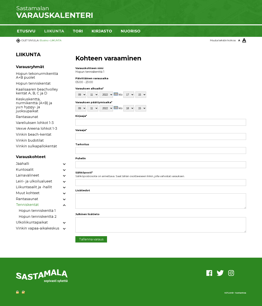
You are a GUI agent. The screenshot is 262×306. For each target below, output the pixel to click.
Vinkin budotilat (30, 140)
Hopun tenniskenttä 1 (37, 211)
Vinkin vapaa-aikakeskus (37, 228)
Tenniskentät (27, 205)
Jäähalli (22, 164)
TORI (78, 31)
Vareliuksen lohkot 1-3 (35, 123)
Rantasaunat (27, 117)
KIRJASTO (101, 31)
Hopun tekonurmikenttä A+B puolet (37, 76)
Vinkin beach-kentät (33, 134)
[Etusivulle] (54, 17)
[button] (64, 164)
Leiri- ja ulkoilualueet (34, 181)
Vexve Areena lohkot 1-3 (36, 128)
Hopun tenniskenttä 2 (38, 216)
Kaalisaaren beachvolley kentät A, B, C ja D (37, 91)
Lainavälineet (27, 175)
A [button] (239, 40)
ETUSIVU (26, 31)
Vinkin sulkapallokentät (36, 146)
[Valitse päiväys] (116, 94)
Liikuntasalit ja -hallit (34, 187)
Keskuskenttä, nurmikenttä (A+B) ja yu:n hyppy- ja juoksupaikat (34, 105)
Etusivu (44, 40)
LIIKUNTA (54, 31)
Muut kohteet (28, 193)
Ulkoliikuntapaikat (32, 222)
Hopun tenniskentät (33, 83)
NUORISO (130, 31)
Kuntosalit (25, 169)
